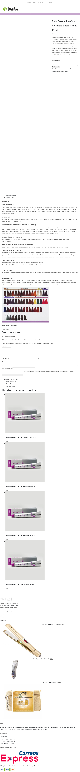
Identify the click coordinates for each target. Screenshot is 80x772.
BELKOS (28, 727)
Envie (75, 727)
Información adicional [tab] (10, 195)
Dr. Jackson (70, 727)
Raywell (40, 729)
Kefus (16, 729)
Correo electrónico (7, 368)
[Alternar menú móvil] (77, 7)
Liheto (19, 729)
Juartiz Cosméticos (10, 729)
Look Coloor (25, 729)
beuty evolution (35, 727)
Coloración (66, 69)
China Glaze (49, 727)
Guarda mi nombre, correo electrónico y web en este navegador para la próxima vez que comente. (49, 371)
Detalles (16, 433)
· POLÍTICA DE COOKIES (7, 743)
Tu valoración (6, 358)
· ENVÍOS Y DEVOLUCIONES (8, 741)
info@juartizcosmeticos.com (11, 605)
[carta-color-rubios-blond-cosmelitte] (25, 102)
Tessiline (45, 729)
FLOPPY (2, 729)
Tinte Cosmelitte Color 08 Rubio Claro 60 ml (20, 486)
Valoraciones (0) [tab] (9, 197)
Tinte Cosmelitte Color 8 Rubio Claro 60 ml (19, 584)
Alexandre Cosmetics (20, 727)
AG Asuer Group (10, 727)
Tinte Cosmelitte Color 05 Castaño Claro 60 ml (20, 437)
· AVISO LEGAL (4, 737)
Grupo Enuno (37, 766)
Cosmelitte (65, 71)
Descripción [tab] (8, 193)
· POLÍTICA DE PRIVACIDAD (7, 739)
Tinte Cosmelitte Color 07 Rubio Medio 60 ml (20, 535)
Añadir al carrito (55, 66)
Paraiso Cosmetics (33, 729)
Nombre (4, 361)
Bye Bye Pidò (42, 727)
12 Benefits (3, 727)
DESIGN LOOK (63, 727)
